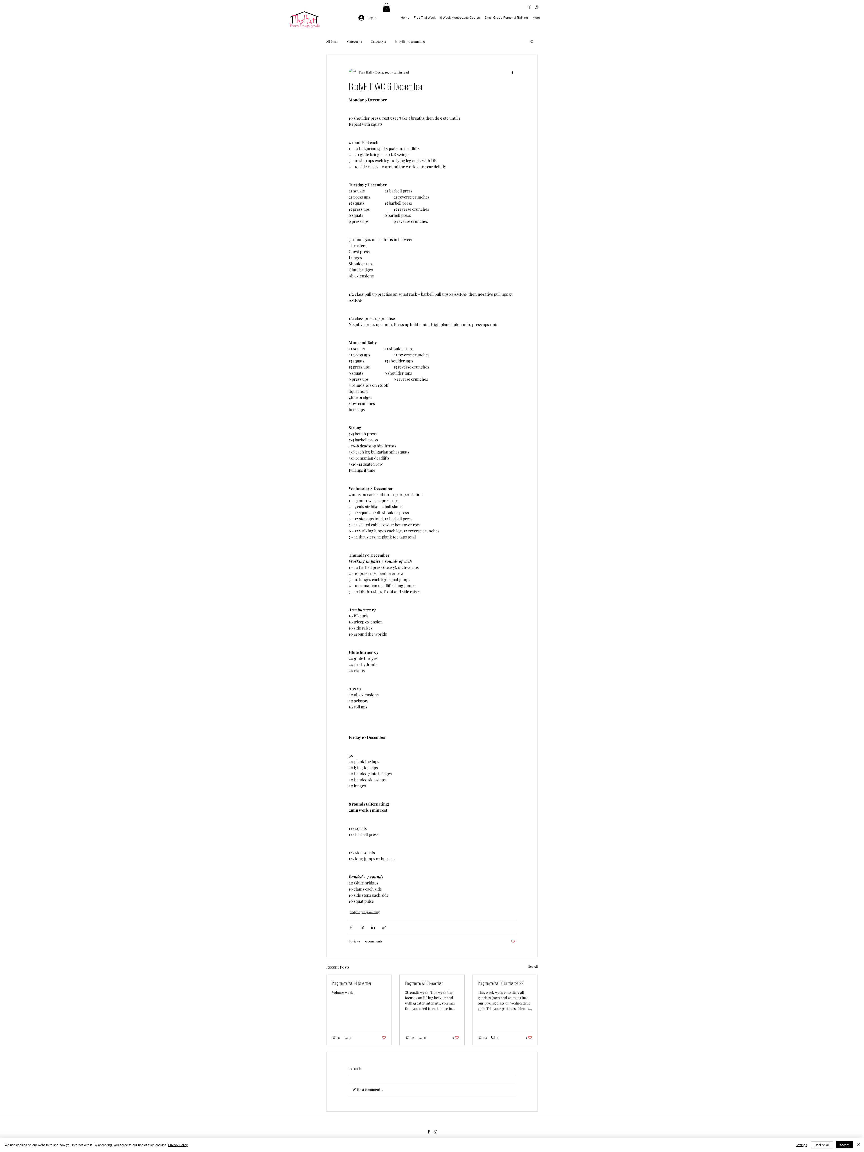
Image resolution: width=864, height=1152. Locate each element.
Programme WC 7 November (424, 983)
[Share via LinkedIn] (373, 927)
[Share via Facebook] (351, 927)
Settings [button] (801, 1145)
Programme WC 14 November (351, 983)
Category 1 (354, 41)
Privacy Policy (178, 1145)
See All (533, 966)
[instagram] (536, 7)
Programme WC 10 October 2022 (500, 983)
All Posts (332, 41)
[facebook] (530, 7)
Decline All (821, 1145)
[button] (386, 7)
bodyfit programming (410, 41)
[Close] (858, 1144)
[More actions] (512, 72)
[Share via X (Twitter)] (362, 927)
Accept (844, 1145)
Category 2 (378, 41)
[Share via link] (384, 927)
